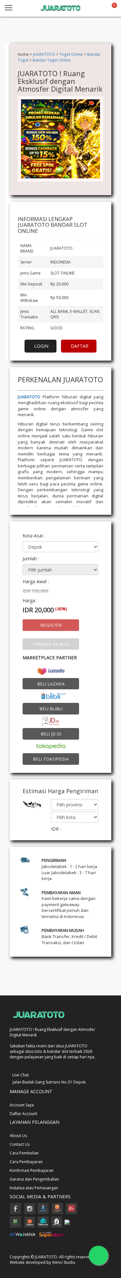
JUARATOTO (44, 54)
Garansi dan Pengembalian (34, 1179)
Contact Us (20, 1144)
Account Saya (22, 1105)
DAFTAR (79, 346)
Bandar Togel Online (52, 60)
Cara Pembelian (24, 1153)
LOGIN (41, 346)
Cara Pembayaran (26, 1161)
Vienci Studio (63, 1262)
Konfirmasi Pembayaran (32, 1170)
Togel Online (71, 54)
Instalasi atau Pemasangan (34, 1188)
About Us (18, 1135)
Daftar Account (23, 1113)
